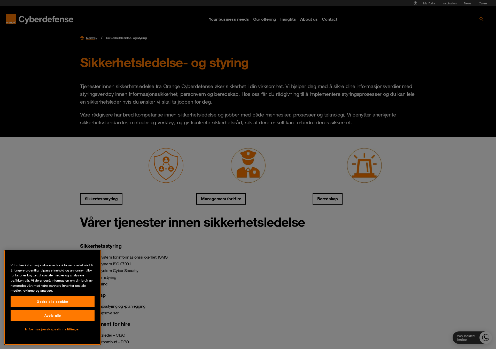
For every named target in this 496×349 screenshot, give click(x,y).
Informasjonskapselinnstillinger (52, 329)
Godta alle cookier (52, 301)
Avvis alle (52, 315)
